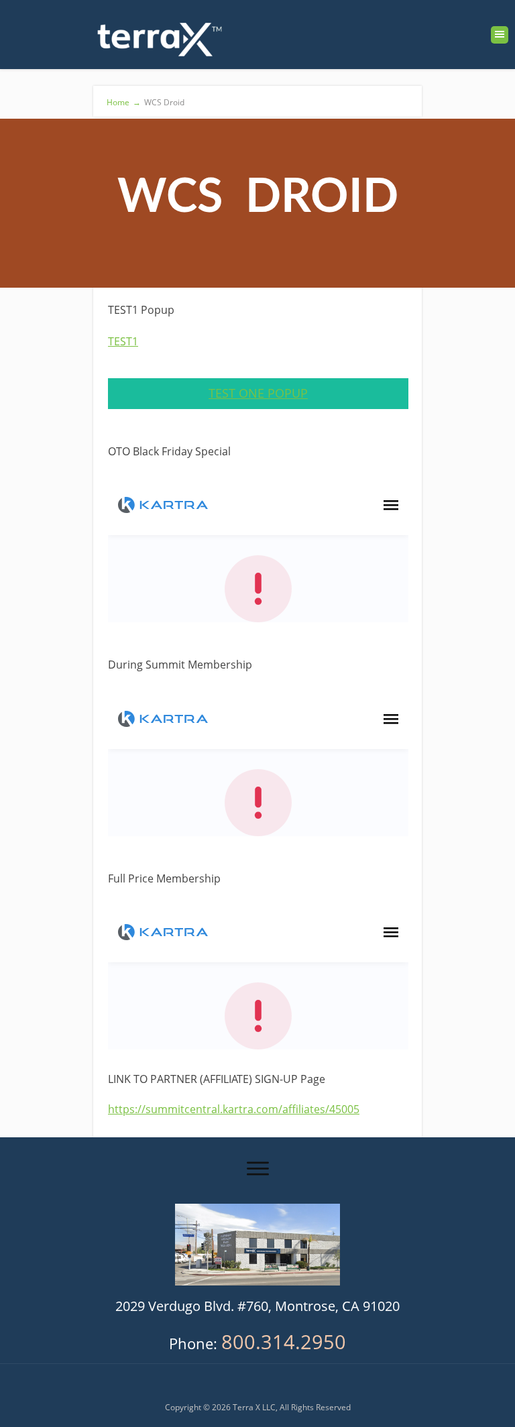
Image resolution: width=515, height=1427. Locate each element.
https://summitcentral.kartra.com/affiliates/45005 (233, 1109)
